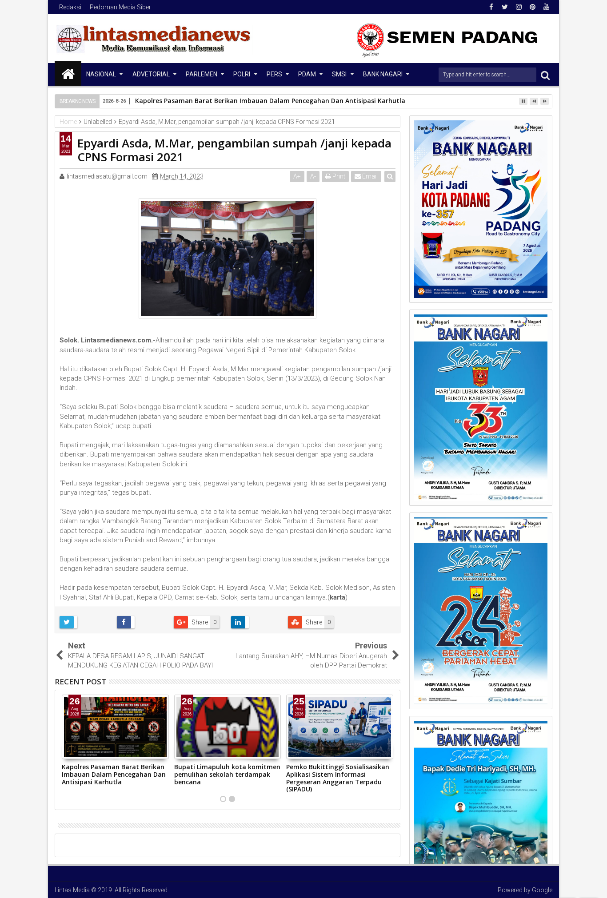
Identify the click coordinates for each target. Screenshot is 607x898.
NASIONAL (101, 74)
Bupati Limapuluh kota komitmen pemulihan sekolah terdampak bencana (227, 774)
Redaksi (70, 7)
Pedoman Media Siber (120, 7)
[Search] (545, 75)
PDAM (307, 74)
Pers (274, 74)
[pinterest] (532, 7)
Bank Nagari (383, 74)
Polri (241, 74)
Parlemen (201, 74)
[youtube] (546, 7)
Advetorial (151, 74)
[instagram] (518, 7)
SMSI (339, 74)
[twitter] (505, 7)
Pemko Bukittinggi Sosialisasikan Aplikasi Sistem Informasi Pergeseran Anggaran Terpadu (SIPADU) (337, 778)
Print (338, 176)
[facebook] (491, 7)
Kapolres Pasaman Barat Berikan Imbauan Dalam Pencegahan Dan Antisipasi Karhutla (270, 100)
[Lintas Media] (68, 73)
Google (542, 890)
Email (369, 176)
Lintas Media (72, 890)
